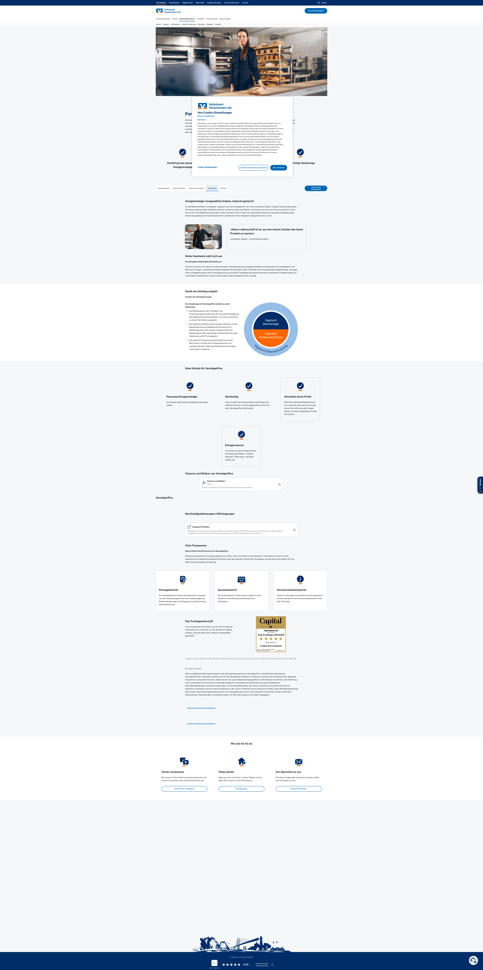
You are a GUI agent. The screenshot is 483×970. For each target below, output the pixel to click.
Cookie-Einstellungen (207, 167)
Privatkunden (161, 3)
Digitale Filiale (187, 3)
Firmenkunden (174, 3)
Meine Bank (200, 3)
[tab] (163, 18)
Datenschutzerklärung (205, 116)
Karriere (245, 3)
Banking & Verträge (214, 3)
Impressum (201, 120)
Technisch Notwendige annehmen (253, 168)
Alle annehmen (279, 168)
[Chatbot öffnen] (473, 960)
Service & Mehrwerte (231, 3)
